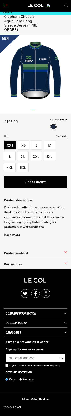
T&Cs (25, 399)
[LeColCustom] (36, 6)
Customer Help (16, 323)
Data (34, 399)
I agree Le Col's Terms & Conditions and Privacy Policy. (35, 365)
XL (23, 156)
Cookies (44, 399)
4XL (10, 168)
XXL (36, 156)
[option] (35, 70)
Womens (28, 379)
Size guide (61, 136)
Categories (13, 332)
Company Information (20, 313)
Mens (12, 379)
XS (23, 145)
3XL (49, 156)
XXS (10, 145)
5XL (23, 168)
